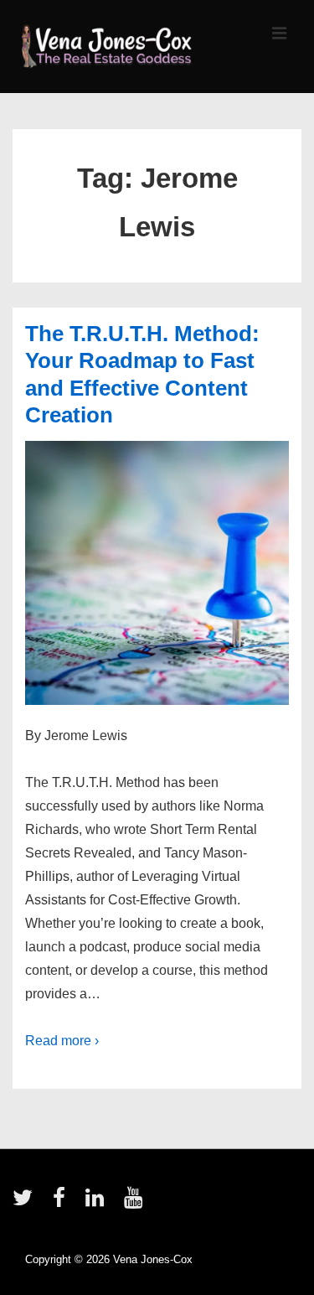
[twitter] (26, 1203)
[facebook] (63, 1203)
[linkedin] (98, 1203)
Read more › (62, 1040)
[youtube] (135, 1203)
